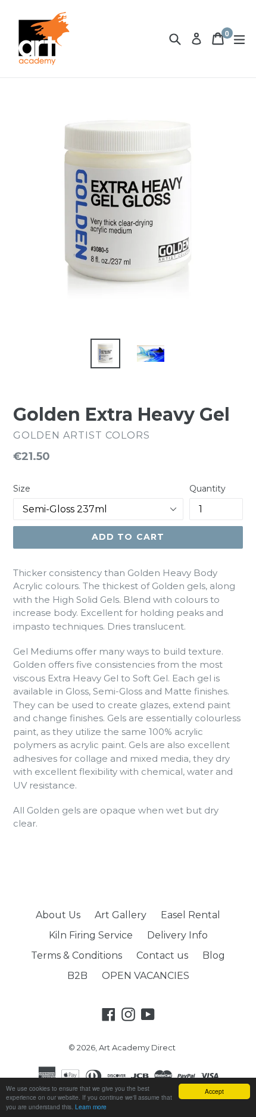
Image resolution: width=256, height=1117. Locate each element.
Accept (214, 1091)
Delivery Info (177, 935)
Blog (213, 955)
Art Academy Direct (137, 1047)
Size (21, 488)
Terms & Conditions (76, 955)
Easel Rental (190, 915)
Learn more (91, 1106)
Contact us (162, 955)
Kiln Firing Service (91, 935)
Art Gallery (120, 915)
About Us (58, 915)
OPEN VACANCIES (145, 975)
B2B (77, 975)
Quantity (207, 488)
